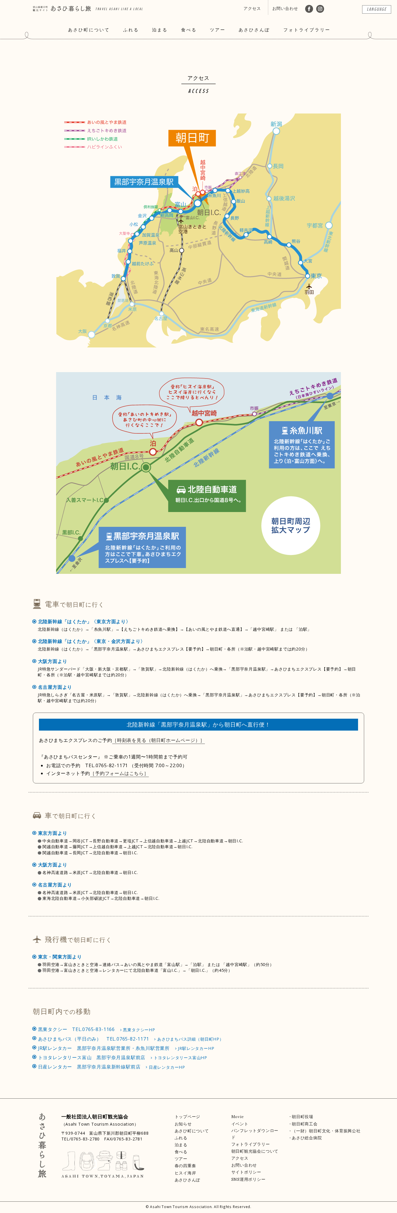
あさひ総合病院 (307, 1137)
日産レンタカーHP (167, 1067)
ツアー (218, 30)
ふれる (131, 30)
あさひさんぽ (254, 30)
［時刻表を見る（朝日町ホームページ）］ (158, 740)
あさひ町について (89, 30)
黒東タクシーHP (139, 1029)
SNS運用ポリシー (248, 1179)
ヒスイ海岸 (185, 1173)
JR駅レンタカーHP (196, 1048)
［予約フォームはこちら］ (119, 773)
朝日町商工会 (305, 1124)
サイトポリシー (246, 1172)
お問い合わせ (285, 8)
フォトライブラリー (306, 30)
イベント (239, 1124)
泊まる (160, 30)
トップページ (188, 1116)
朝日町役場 (302, 1116)
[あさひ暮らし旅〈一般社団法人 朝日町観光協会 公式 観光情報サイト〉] (62, 6)
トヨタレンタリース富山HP (180, 1057)
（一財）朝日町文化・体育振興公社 (326, 1130)
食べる (189, 30)
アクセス (252, 8)
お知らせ (183, 1124)
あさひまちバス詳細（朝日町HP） (190, 1039)
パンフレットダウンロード (255, 1134)
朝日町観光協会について (255, 1151)
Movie (237, 1116)
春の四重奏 (185, 1165)
